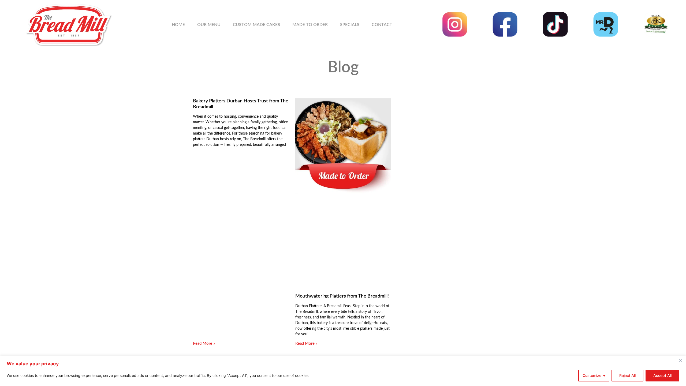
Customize (592, 375)
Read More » (204, 344)
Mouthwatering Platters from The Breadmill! (342, 296)
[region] (343, 371)
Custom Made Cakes (256, 25)
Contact (382, 25)
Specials (349, 25)
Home (178, 25)
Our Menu (209, 25)
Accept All (662, 375)
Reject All (627, 375)
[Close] (680, 360)
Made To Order (310, 25)
